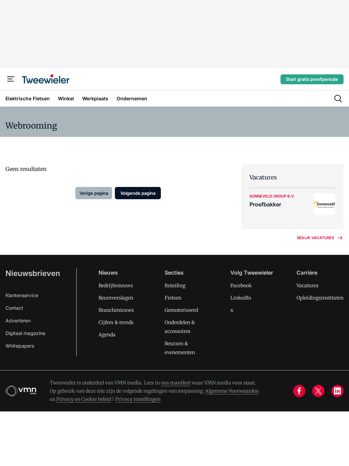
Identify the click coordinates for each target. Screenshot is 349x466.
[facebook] (299, 391)
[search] (338, 98)
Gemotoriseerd (181, 310)
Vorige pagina (93, 193)
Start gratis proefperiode (312, 79)
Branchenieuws (116, 310)
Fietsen (173, 298)
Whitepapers (19, 346)
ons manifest (176, 383)
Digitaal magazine (25, 333)
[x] (318, 391)
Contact (14, 308)
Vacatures (308, 285)
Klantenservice (21, 295)
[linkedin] (337, 391)
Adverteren (18, 320)
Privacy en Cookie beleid (83, 399)
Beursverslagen (115, 298)
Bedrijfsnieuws (115, 285)
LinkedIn (240, 298)
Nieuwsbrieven (32, 273)
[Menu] (10, 79)
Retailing (175, 285)
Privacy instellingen (138, 399)
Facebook (241, 285)
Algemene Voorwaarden (232, 391)
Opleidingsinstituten (320, 298)
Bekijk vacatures (315, 237)
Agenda (107, 335)
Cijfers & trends (116, 322)
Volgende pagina (137, 193)
